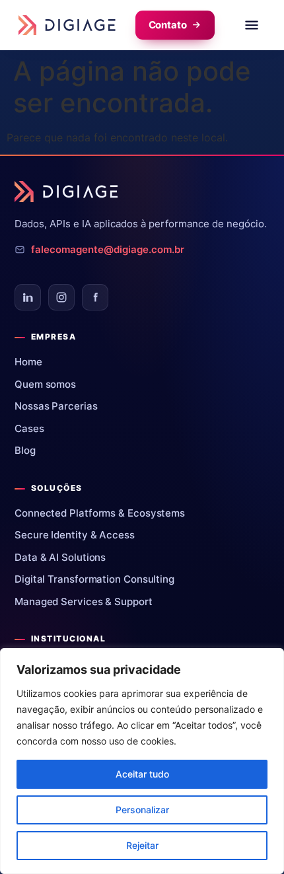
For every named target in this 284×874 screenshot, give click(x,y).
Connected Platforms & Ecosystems (105, 513)
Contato (168, 24)
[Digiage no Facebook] (95, 297)
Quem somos (50, 384)
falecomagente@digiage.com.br (107, 250)
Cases (34, 428)
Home (33, 361)
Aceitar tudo (142, 774)
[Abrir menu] (252, 25)
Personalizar (142, 809)
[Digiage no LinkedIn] (28, 297)
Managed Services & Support (88, 601)
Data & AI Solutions (65, 557)
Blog (30, 450)
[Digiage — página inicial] (67, 25)
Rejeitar (142, 845)
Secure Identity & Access (80, 534)
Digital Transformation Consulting (99, 579)
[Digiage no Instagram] (61, 297)
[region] (142, 761)
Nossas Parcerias (61, 406)
